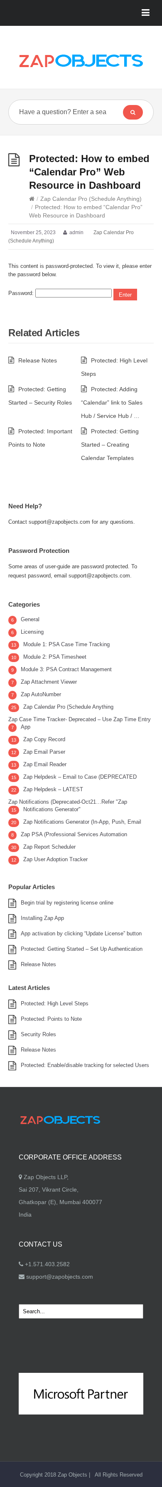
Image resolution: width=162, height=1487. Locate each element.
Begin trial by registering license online (67, 903)
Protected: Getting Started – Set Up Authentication (81, 949)
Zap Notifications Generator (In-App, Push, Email (82, 822)
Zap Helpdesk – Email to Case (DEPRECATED (80, 777)
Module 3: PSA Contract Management (66, 669)
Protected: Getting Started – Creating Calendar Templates (110, 444)
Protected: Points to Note (51, 1019)
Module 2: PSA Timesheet (54, 657)
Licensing (32, 632)
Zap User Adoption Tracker (55, 859)
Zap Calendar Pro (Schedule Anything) (91, 198)
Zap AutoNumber (41, 694)
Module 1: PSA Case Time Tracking (66, 644)
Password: (21, 293)
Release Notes (37, 360)
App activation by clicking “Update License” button (81, 933)
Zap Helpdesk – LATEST (53, 789)
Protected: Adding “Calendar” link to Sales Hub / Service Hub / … (111, 402)
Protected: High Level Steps (54, 1003)
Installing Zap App (42, 918)
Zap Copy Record (44, 739)
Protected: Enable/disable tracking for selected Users (85, 1065)
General (30, 619)
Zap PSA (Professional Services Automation (74, 834)
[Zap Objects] (81, 60)
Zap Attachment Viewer (49, 682)
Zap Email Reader (44, 764)
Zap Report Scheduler (49, 847)
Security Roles (38, 1034)
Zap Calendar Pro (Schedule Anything (68, 707)
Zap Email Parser (44, 752)
